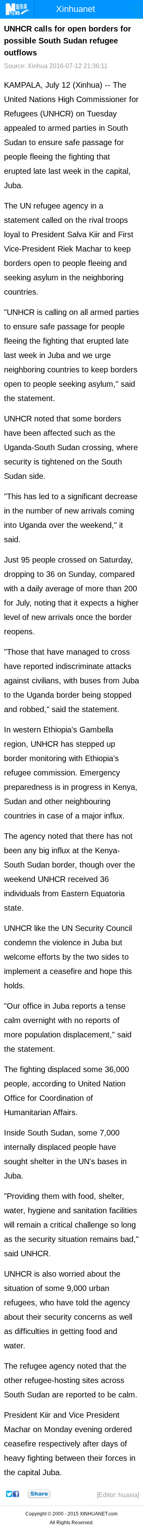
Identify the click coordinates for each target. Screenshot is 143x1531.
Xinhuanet (75, 9)
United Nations (30, 99)
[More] (39, 1494)
